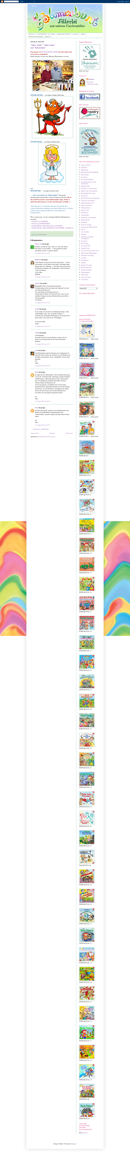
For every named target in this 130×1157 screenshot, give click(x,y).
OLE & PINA (85, 232)
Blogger (74, 1144)
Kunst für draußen (86, 225)
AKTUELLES (31, 34)
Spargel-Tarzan (85, 248)
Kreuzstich (84, 241)
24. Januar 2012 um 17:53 (42, 344)
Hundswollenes (85, 220)
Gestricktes (84, 177)
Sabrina (37, 283)
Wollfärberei (84, 213)
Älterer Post (69, 433)
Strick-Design (85, 175)
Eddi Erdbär (84, 275)
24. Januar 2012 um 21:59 (42, 366)
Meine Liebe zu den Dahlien (89, 191)
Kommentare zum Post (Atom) (46, 437)
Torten (83, 230)
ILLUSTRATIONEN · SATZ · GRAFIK (46, 34)
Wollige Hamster (86, 208)
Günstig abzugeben (86, 270)
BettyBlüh (84, 222)
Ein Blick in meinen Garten (89, 188)
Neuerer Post (34, 433)
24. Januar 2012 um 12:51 (42, 277)
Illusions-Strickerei (86, 205)
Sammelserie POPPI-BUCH (89, 227)
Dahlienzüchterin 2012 (87, 203)
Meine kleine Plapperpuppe (89, 253)
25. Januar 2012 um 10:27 (42, 425)
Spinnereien (84, 196)
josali (36, 350)
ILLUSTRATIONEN (41, 234)
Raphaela (38, 260)
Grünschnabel (85, 215)
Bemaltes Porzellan (86, 265)
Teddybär (83, 34)
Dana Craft (38, 244)
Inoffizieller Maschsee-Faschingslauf (87, 237)
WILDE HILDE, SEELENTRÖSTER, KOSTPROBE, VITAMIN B (52, 228)
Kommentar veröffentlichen (41, 429)
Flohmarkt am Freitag (87, 255)
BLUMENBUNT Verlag (88, 193)
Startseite (52, 433)
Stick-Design (84, 243)
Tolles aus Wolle (85, 165)
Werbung (83, 234)
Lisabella (83, 258)
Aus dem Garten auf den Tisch (90, 251)
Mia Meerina (84, 260)
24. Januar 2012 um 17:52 (42, 326)
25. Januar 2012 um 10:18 (42, 401)
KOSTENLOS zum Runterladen (36, 36)
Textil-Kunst (84, 279)
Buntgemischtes (85, 186)
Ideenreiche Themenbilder (88, 217)
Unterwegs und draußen (88, 201)
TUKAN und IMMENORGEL (40, 224)
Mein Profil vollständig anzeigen (92, 83)
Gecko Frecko (76, 34)
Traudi (37, 309)
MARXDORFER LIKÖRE (49, 52)
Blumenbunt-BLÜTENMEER (63, 34)
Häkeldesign (84, 170)
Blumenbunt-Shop (86, 267)
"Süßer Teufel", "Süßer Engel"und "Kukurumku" (42, 46)
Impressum (47, 36)
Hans (36, 372)
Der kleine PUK (85, 246)
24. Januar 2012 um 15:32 (42, 303)
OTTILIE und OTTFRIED (39, 221)
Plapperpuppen (85, 272)
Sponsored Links (86, 277)
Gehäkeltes (84, 167)
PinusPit (83, 263)
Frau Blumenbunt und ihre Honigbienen (88, 183)
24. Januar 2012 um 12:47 (42, 253)
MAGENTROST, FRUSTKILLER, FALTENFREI (47, 226)
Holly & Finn (85, 210)
